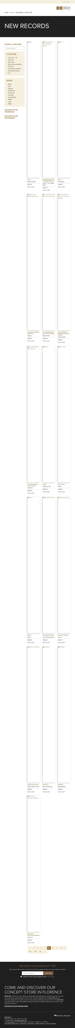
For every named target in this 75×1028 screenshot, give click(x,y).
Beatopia (60, 784)
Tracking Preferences (40, 1023)
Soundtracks (12, 97)
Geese (60, 637)
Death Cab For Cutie (33, 786)
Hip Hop (10, 95)
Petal (29, 179)
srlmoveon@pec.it (11, 1022)
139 (30, 951)
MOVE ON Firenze (12, 8)
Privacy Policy (50, 977)
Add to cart (31, 187)
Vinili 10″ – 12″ (12, 58)
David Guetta (61, 337)
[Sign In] (57, 8)
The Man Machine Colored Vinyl (32, 485)
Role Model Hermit (48, 635)
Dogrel (45, 484)
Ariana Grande (31, 181)
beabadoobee (62, 786)
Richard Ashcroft (47, 786)
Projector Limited (63, 635)
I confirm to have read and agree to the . (38, 977)
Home (6, 12)
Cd (9, 73)
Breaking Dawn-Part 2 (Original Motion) (49, 180)
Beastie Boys (46, 335)
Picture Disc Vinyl (13, 71)
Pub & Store (28, 12)
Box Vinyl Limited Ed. (15, 64)
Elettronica (11, 91)
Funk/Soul (11, 93)
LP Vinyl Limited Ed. (14, 69)
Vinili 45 (11, 60)
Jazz (9, 102)
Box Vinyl (11, 62)
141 (40, 951)
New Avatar (61, 484)
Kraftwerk (30, 488)
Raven (29, 635)
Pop (9, 86)
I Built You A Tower (33, 784)
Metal (10, 99)
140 (35, 951)
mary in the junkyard (48, 637)
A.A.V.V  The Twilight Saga (48, 184)
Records (12, 12)
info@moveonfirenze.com (20, 1020)
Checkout (66, 8)
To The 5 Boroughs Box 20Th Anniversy (49, 333)
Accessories (20, 12)
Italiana (10, 88)
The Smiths (61, 181)
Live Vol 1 (45, 784)
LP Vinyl (10, 66)
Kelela (59, 486)
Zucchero (30, 937)
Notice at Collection (51, 1023)
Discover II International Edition (33, 934)
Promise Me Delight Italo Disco (33, 333)
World (10, 104)
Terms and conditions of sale (12, 1023)
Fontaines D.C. (47, 486)
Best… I (60, 179)
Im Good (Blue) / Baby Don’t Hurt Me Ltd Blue (64, 334)
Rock (9, 84)
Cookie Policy (30, 1023)
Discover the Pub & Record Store (16, 1006)
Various (29, 335)
